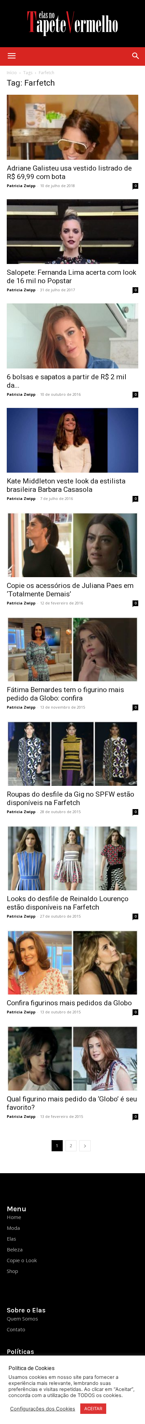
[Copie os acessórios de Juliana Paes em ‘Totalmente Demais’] (72, 544)
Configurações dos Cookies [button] (42, 1409)
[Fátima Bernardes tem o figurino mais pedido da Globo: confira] (72, 649)
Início (12, 73)
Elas (11, 1238)
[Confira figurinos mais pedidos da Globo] (72, 962)
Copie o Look (22, 1260)
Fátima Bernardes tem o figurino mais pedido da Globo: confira (65, 694)
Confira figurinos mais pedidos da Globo (69, 1003)
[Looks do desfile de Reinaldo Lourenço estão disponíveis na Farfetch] (72, 857)
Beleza (15, 1249)
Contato (16, 1329)
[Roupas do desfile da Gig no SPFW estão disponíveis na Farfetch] (72, 753)
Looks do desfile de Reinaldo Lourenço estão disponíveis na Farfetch (67, 903)
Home (14, 1217)
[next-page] (85, 1145)
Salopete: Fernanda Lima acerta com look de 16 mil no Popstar (71, 276)
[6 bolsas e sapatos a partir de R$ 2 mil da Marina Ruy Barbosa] (72, 335)
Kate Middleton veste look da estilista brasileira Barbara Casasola (66, 485)
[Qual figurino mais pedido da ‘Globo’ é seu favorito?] (72, 1058)
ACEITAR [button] (93, 1408)
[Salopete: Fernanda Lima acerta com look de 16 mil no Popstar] (72, 231)
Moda (13, 1227)
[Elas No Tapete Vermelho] (72, 23)
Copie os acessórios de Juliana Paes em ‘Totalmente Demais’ (70, 590)
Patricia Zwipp (21, 185)
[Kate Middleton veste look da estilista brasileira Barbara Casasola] (72, 440)
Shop (12, 1271)
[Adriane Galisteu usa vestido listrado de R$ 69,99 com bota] (72, 127)
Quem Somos (22, 1318)
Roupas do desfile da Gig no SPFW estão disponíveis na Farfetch (70, 798)
